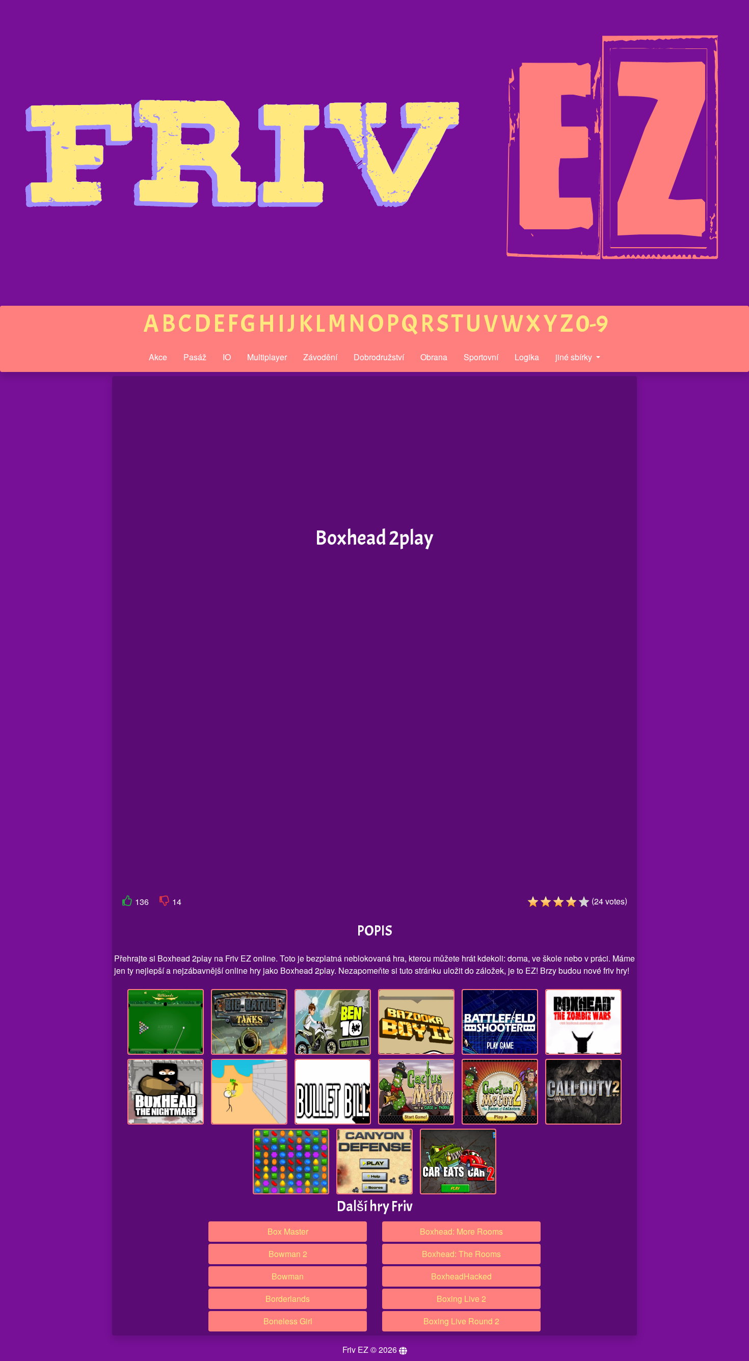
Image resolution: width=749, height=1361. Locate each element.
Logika (527, 357)
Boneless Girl (287, 1321)
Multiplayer (267, 357)
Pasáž (194, 357)
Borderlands (287, 1298)
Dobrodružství (379, 357)
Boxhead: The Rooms (461, 1254)
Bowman (288, 1276)
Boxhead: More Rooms (461, 1231)
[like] (127, 903)
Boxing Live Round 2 (461, 1321)
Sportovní (481, 357)
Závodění (320, 357)
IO (227, 357)
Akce (158, 357)
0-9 (592, 323)
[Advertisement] (42, 534)
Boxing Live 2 (461, 1298)
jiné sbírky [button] (574, 357)
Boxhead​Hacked (461, 1276)
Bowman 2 (288, 1254)
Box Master (288, 1231)
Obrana (433, 357)
